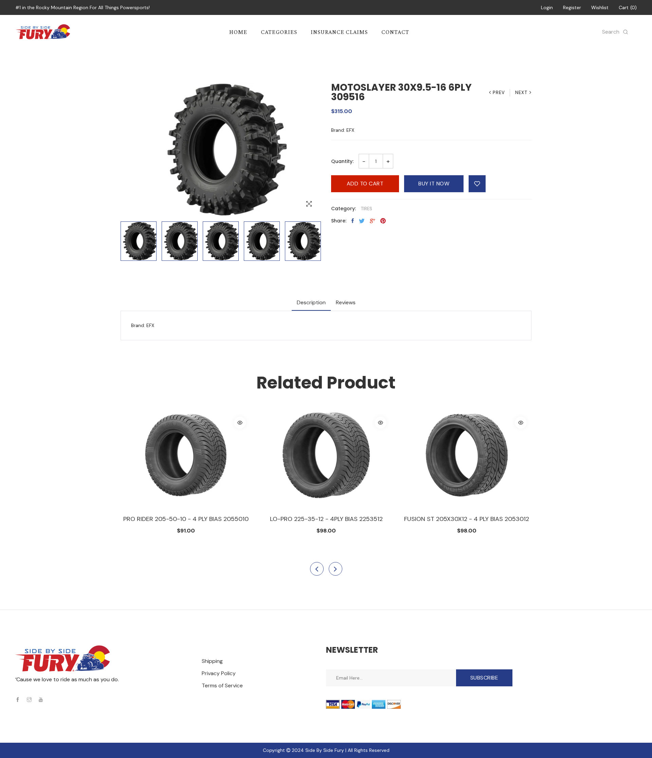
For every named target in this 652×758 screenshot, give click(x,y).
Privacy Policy (219, 673)
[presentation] (317, 569)
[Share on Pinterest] (383, 221)
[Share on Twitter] (362, 221)
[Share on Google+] (372, 221)
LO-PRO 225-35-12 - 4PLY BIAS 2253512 (185, 519)
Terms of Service (222, 685)
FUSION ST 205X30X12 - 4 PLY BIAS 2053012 (326, 519)
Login (547, 7)
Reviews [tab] (346, 302)
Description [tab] (311, 302)
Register (572, 7)
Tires (366, 208)
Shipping (212, 661)
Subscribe (484, 677)
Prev (499, 92)
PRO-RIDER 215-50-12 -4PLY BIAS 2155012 (466, 519)
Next (521, 92)
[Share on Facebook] (352, 221)
